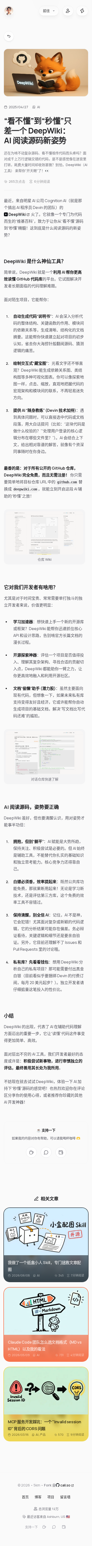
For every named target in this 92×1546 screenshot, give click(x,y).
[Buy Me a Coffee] (31, 1152)
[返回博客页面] (9, 36)
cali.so (65, 1485)
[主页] (8, 10)
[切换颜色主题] (82, 11)
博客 (38, 1497)
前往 (46, 10)
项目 (50, 1497)
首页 (25, 1497)
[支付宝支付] (60, 1152)
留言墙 (65, 1497)
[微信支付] (46, 1152)
